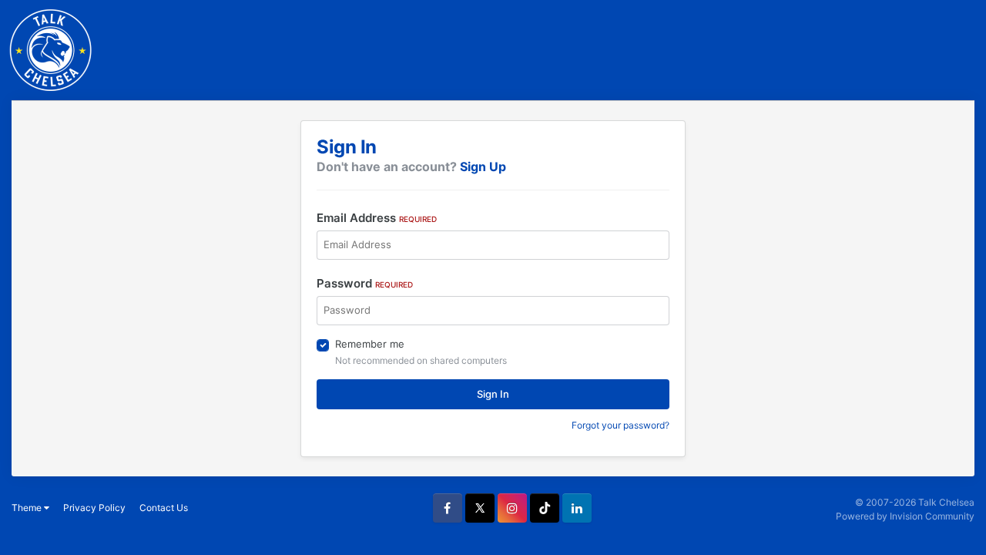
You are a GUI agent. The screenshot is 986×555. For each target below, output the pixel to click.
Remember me (369, 344)
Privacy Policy (94, 507)
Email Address (377, 217)
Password (365, 283)
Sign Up (483, 166)
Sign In (493, 394)
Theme (28, 507)
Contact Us (163, 507)
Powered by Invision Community (905, 516)
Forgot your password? (620, 425)
